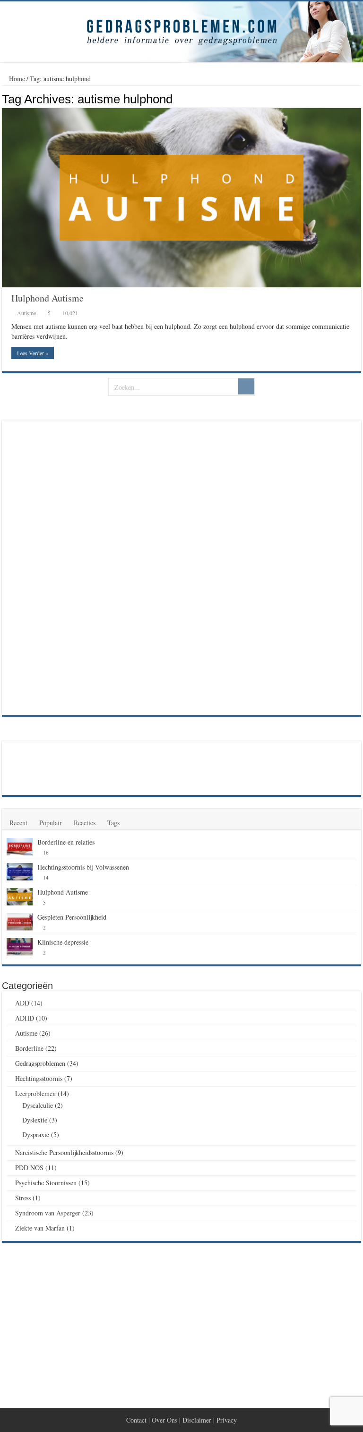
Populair (50, 822)
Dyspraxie (35, 1134)
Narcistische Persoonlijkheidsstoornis (64, 1152)
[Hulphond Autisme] (20, 897)
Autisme (26, 313)
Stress (23, 1197)
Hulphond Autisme (47, 298)
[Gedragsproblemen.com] (181, 31)
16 (46, 852)
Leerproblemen (35, 1093)
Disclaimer (196, 1419)
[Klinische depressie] (20, 947)
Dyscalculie (37, 1105)
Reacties (84, 822)
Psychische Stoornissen (46, 1182)
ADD (22, 1002)
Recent (18, 822)
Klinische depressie (62, 942)
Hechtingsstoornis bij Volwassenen (83, 867)
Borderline (29, 1048)
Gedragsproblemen (40, 1063)
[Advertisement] (77, 566)
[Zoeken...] (246, 386)
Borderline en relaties (66, 841)
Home (16, 78)
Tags (113, 822)
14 (46, 877)
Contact (136, 1419)
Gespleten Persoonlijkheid (71, 917)
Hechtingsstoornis (38, 1078)
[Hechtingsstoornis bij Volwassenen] (20, 872)
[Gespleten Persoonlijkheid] (20, 922)
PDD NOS (29, 1167)
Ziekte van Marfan (40, 1227)
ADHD (24, 1017)
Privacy (226, 1419)
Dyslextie (34, 1119)
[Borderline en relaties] (20, 847)
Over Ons (164, 1419)
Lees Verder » (32, 353)
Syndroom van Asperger (47, 1212)
